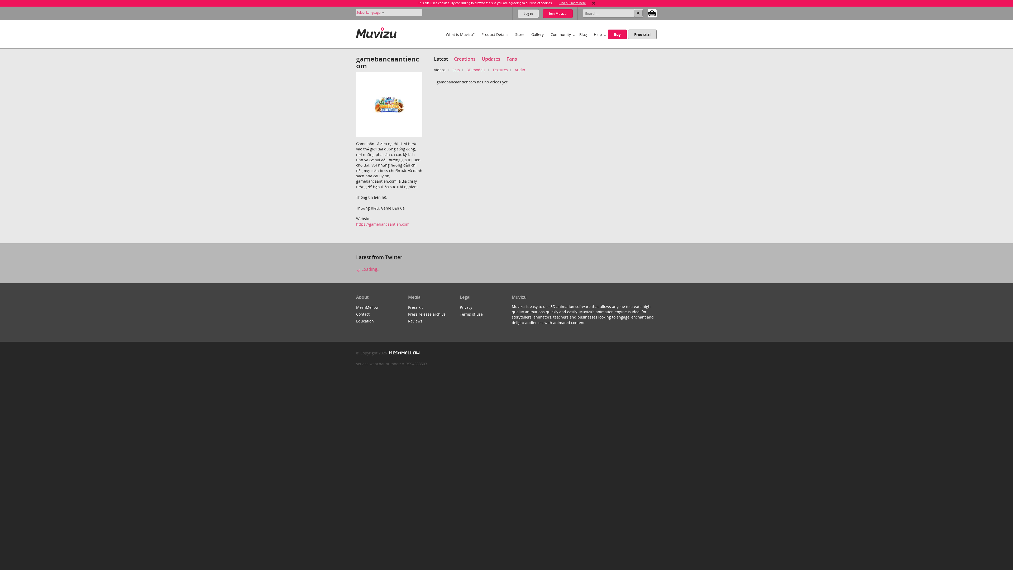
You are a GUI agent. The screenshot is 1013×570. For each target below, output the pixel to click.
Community (561, 34)
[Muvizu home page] (376, 31)
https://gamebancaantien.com (382, 224)
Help (598, 34)
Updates (491, 59)
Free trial (642, 34)
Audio (520, 69)
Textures (500, 69)
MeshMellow (367, 307)
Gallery (537, 34)
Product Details (494, 34)
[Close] (593, 3)
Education (365, 321)
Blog (583, 34)
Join (558, 13)
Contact (363, 314)
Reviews (415, 321)
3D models (476, 69)
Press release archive (427, 314)
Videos (440, 69)
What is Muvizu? (460, 34)
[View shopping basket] (652, 13)
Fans (511, 59)
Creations (465, 59)
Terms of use (471, 314)
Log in (528, 13)
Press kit (415, 307)
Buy (617, 34)
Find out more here (572, 3)
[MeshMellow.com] (403, 352)
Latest (441, 59)
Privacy (466, 307)
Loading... (370, 269)
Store (519, 34)
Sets (456, 69)
